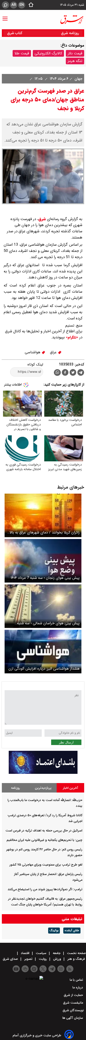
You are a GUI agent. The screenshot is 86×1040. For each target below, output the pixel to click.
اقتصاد (25, 953)
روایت (43, 958)
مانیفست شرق (73, 1002)
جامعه (56, 953)
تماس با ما (77, 979)
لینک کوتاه (35, 364)
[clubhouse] (25, 968)
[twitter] (72, 373)
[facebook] (65, 373)
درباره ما (78, 987)
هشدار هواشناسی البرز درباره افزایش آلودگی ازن (44, 669)
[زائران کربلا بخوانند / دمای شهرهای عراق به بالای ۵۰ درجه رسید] (43, 515)
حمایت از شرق (74, 995)
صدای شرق (11, 958)
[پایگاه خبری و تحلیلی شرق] (71, 20)
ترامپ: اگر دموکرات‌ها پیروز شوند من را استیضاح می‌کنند (45, 889)
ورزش (57, 958)
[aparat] (34, 968)
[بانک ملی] (43, 773)
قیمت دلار (75, 53)
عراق (54, 352)
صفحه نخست (76, 953)
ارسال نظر (66, 742)
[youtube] (16, 968)
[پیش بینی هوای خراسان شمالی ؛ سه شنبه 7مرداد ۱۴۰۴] (43, 606)
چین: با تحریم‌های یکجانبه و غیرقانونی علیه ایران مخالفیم (44, 840)
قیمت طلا (21, 53)
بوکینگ (54, 930)
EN (21, 5)
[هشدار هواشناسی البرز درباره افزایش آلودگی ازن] (43, 651)
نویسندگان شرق (73, 1010)
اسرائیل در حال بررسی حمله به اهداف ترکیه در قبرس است (44, 830)
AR (13, 5)
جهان (77, 79)
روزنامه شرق (70, 33)
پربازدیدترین (43, 787)
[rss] (69, 968)
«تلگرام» (71, 337)
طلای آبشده (72, 930)
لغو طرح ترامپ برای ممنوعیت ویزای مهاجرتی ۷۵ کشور (45, 864)
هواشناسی (33, 352)
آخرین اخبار (70, 787)
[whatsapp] (57, 372)
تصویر (28, 958)
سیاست (41, 953)
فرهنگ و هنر (76, 958)
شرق (42, 219)
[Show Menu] (5, 16)
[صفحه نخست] (29, 5)
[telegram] (80, 373)
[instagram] (60, 968)
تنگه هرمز (75, 61)
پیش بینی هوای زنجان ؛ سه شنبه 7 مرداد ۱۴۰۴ (45, 578)
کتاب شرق (15, 33)
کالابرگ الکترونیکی (48, 53)
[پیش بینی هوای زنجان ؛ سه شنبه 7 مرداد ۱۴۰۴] (43, 561)
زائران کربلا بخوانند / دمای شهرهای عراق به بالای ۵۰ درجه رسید (43, 532)
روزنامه (15, 787)
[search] (5, 5)
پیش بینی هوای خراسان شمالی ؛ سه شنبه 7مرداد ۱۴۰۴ (48, 623)
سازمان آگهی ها (73, 1017)
